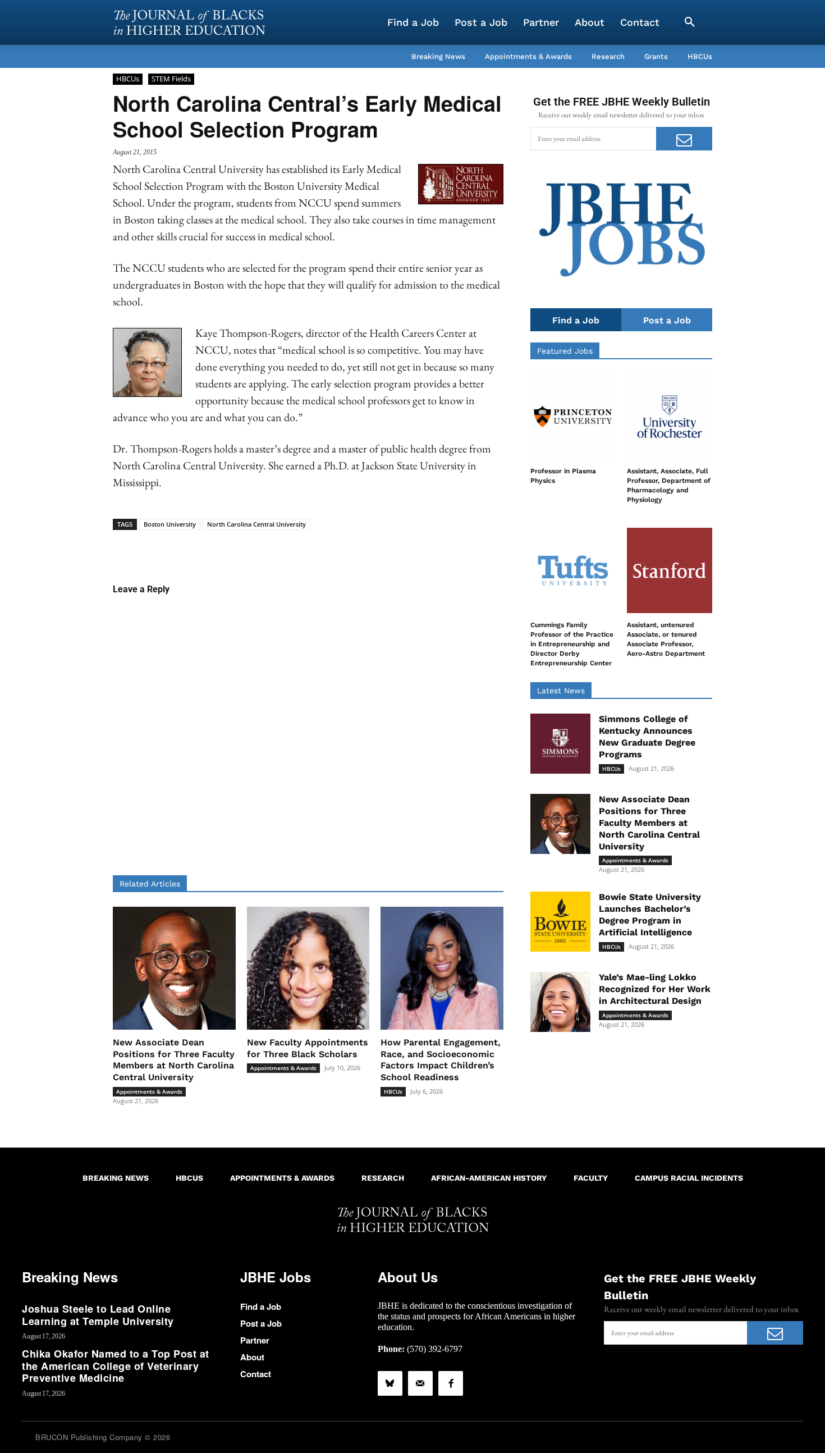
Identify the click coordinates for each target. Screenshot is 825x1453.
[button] (689, 22)
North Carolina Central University (256, 524)
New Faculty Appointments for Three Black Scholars (307, 1048)
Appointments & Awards (149, 1091)
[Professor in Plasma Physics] (573, 416)
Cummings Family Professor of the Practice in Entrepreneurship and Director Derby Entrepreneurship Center (571, 643)
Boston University (170, 524)
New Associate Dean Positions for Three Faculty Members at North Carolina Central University (174, 1059)
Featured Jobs (565, 350)
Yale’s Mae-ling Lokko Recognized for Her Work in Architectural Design (655, 989)
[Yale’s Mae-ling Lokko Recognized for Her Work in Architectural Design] (560, 1002)
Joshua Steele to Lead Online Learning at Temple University (98, 1314)
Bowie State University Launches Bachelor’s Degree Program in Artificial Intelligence (650, 914)
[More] (394, 547)
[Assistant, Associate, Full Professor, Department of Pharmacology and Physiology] (669, 416)
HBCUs (127, 79)
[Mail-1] (420, 1383)
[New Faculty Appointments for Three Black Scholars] (308, 968)
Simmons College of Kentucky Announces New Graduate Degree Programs (647, 736)
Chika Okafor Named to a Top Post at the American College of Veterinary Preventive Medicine (115, 1365)
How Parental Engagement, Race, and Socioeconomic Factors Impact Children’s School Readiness (441, 1059)
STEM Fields (171, 79)
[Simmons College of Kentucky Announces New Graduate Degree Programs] (560, 744)
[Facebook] (450, 1383)
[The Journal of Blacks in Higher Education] (189, 22)
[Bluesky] (390, 1383)
